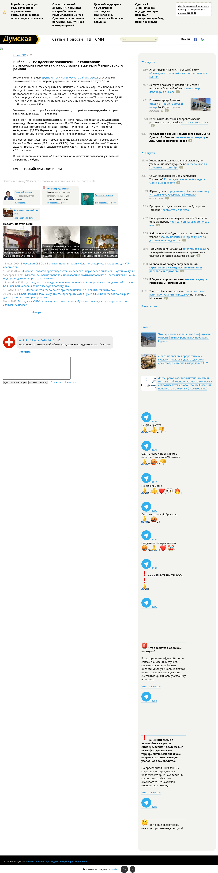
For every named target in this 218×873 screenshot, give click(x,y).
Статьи (58, 39)
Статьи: (146, 327)
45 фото (112, 202)
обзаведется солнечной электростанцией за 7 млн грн (178, 74)
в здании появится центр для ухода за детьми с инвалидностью (177, 238)
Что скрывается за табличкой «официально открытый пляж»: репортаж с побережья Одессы (185, 337)
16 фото (29, 218)
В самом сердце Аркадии (164, 100)
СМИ (99, 39)
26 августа (148, 62)
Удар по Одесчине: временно (168, 291)
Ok (124, 869)
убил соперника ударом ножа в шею (179, 223)
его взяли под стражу (194, 122)
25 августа (148, 153)
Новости (75, 39)
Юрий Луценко (159, 191)
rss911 (23, 340)
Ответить (25, 352)
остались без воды (194, 248)
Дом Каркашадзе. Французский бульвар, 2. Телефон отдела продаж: (193, 9)
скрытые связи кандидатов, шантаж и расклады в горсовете (175, 269)
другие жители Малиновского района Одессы (70, 77)
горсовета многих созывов (167, 283)
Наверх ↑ (37, 312)
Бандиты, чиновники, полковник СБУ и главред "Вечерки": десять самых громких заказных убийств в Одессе (61, 251)
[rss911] (9, 347)
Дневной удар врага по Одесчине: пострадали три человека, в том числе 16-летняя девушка (108, 13)
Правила (56, 382)
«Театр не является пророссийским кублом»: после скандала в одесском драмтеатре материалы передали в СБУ (183, 359)
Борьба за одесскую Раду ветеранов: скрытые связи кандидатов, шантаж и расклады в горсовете (27, 11)
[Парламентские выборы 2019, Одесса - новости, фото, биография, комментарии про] (8, 216)
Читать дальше (151, 686)
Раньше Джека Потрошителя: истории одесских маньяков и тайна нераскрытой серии (20, 252)
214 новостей (101, 202)
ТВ (89, 39)
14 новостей (52, 202)
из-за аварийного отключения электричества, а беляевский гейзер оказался (179, 252)
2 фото (62, 202)
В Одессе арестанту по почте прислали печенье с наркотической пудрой (69, 290)
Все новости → (150, 306)
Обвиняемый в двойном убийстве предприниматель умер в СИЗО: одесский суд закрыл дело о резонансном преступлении (66, 295)
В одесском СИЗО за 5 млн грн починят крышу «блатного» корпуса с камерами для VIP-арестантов (66, 265)
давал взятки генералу (190, 137)
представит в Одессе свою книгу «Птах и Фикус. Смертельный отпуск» (179, 192)
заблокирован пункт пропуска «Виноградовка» (177, 292)
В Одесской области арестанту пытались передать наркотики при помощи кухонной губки (78, 271)
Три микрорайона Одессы (165, 248)
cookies (113, 869)
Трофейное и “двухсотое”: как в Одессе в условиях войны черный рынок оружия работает (99, 252)
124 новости (19, 218)
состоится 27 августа (176, 210)
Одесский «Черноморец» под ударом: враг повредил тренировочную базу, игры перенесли (149, 13)
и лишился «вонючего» (178, 139)
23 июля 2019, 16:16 (42, 340)
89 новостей (20, 202)
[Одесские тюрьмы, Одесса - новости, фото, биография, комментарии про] (87, 204)
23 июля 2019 (19, 55)
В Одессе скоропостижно (166, 279)
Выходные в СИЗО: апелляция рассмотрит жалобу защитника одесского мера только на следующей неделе (65, 303)
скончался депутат (196, 279)
